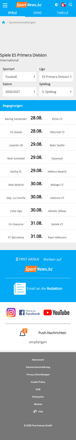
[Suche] (69, 5)
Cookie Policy (38, 382)
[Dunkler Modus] (55, 5)
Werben (38, 404)
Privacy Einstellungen (38, 374)
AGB (38, 389)
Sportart (9, 69)
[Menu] (5, 5)
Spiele (12, 13)
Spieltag (44, 84)
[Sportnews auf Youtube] (57, 312)
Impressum (38, 359)
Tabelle (62, 13)
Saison (7, 84)
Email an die (44, 288)
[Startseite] (4, 22)
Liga (42, 69)
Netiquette (38, 396)
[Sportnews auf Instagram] (11, 312)
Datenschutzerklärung (38, 367)
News (37, 13)
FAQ (40, 411)
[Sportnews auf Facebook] (30, 312)
